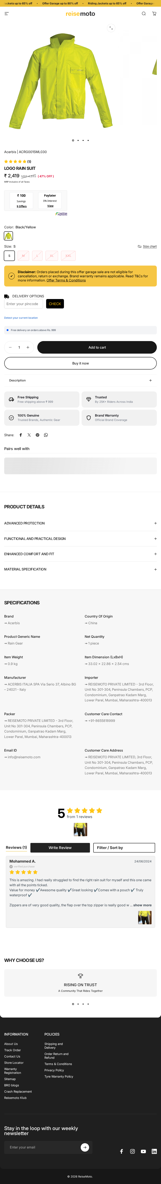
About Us (11, 1044)
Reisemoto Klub (15, 1098)
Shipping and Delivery (53, 1045)
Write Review (60, 847)
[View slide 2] (77, 1004)
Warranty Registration (12, 1070)
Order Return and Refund (56, 1055)
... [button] (140, 905)
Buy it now (80, 363)
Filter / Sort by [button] (110, 848)
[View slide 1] (72, 1004)
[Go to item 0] (72, 140)
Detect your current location (21, 317)
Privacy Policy (54, 1070)
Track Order (12, 1050)
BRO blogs (11, 1085)
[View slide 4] (88, 1004)
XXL (68, 255)
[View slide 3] (83, 1004)
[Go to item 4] (88, 140)
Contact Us (12, 1056)
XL (52, 255)
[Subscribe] (85, 1147)
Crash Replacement (18, 1091)
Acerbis (10, 152)
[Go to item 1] (77, 140)
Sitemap (10, 1079)
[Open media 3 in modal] (111, 28)
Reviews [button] (16, 847)
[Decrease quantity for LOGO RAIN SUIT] (9, 347)
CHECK (55, 304)
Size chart (150, 246)
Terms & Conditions (58, 1064)
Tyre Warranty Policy (58, 1076)
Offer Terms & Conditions (66, 280)
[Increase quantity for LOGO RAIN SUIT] (29, 347)
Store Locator (13, 1062)
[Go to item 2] (83, 140)
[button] (17, 162)
